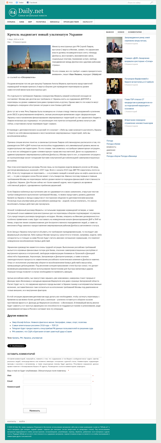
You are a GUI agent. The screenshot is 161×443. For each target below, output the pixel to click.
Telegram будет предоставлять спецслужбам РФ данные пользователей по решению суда (52, 328)
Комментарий (13, 387)
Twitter (21, 2)
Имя (9, 375)
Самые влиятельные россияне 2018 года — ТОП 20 (35, 325)
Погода (110, 141)
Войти (22, 421)
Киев (21, 22)
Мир (30, 22)
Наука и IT (88, 22)
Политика (41, 22)
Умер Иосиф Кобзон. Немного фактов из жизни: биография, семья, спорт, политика (49, 322)
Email (9, 381)
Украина (11, 22)
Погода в (113, 144)
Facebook (33, 2)
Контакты (11, 421)
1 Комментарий (131, 111)
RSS (11, 2)
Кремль (15, 338)
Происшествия (71, 22)
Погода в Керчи (113, 156)
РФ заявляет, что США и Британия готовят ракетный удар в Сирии (42, 332)
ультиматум (37, 338)
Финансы (54, 22)
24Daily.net (31, 12)
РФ (21, 338)
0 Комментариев (19, 42)
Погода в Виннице (129, 156)
